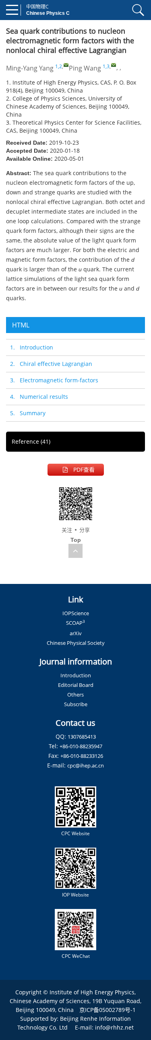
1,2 (58, 66)
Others (75, 694)
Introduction (75, 675)
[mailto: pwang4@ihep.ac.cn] (113, 65)
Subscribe (75, 704)
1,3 (106, 66)
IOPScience (75, 613)
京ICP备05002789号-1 (107, 1010)
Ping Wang (85, 68)
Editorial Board (75, 685)
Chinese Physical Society (76, 642)
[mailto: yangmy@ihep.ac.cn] (66, 65)
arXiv (76, 633)
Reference (31, 441)
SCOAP (75, 622)
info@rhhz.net (114, 1027)
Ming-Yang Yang (30, 68)
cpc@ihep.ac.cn (85, 765)
